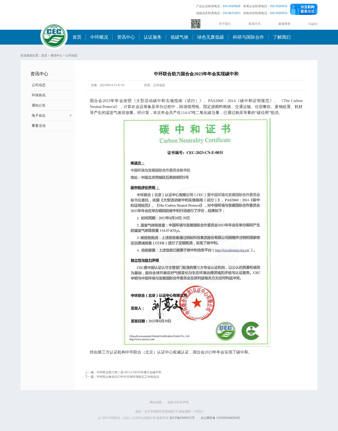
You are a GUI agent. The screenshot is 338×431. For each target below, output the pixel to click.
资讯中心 (126, 37)
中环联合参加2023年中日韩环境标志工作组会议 (128, 376)
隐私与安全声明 (178, 402)
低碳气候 (179, 37)
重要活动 (39, 126)
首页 (76, 37)
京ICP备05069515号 (182, 418)
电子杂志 (39, 115)
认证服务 (153, 37)
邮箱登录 (284, 24)
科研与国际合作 (248, 37)
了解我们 (282, 37)
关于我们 (225, 24)
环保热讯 (39, 95)
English (313, 24)
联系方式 (255, 24)
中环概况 (99, 37)
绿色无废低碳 (210, 37)
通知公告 (39, 105)
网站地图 (156, 402)
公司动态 (71, 55)
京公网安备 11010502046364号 (220, 418)
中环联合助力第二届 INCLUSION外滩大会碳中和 (129, 372)
